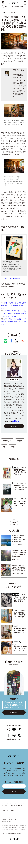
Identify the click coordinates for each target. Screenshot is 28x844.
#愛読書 (19, 441)
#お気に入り (7, 441)
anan (3, 803)
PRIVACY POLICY (6, 822)
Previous (2, 247)
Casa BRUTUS (18, 803)
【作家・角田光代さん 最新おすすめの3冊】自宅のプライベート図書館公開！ (13, 321)
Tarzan (12, 808)
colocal (19, 808)
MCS (3, 817)
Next (26, 247)
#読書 (13, 447)
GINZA (13, 805)
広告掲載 (4, 819)
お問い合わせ (12, 819)
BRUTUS (9, 803)
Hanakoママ (5, 810)
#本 (4, 447)
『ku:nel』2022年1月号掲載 (10, 278)
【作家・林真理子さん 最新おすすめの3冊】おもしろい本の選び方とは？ (13, 305)
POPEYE (13, 810)
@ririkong (15, 421)
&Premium (4, 808)
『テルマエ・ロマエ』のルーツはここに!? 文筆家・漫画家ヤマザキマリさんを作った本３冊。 (13, 313)
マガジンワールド (11, 817)
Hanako (20, 805)
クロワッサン (5, 805)
